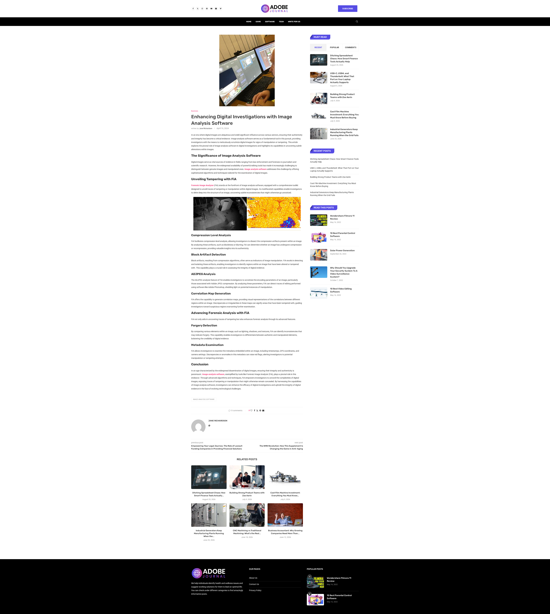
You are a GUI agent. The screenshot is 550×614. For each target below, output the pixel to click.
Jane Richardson (205, 128)
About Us (253, 578)
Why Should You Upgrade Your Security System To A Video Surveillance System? (343, 272)
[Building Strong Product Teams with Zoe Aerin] (247, 477)
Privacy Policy (255, 590)
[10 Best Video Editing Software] (318, 293)
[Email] (216, 8)
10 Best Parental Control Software (342, 234)
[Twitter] (198, 8)
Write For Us (294, 22)
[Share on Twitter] (257, 410)
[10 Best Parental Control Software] (318, 237)
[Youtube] (211, 8)
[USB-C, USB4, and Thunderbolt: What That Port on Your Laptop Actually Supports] (318, 77)
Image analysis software (203, 399)
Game (258, 22)
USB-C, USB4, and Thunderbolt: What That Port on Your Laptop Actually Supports (342, 78)
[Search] (357, 21)
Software (270, 22)
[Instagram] (202, 8)
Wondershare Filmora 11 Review (342, 217)
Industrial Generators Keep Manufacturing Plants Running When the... (209, 533)
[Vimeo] (220, 8)
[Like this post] (251, 410)
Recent (318, 47)
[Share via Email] (263, 410)
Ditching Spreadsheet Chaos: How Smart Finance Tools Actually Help (344, 58)
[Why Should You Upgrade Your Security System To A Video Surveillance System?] (318, 272)
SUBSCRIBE (347, 8)
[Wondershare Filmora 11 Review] (318, 220)
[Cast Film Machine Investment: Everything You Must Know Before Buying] (285, 477)
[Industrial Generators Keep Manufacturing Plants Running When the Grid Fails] (209, 515)
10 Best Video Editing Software (341, 290)
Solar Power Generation (342, 250)
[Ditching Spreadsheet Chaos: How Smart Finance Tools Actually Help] (209, 477)
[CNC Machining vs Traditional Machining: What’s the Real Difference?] (247, 515)
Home (248, 22)
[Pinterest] (207, 8)
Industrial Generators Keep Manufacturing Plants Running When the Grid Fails (344, 132)
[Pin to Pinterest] (260, 410)
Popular (334, 47)
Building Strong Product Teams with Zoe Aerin (342, 96)
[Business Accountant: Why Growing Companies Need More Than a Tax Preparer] (285, 515)
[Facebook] (193, 8)
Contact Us (254, 584)
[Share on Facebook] (254, 410)
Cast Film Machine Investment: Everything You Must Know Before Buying (344, 114)
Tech (281, 22)
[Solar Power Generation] (318, 255)
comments (350, 47)
